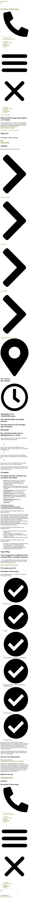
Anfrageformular (7, 778)
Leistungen (5, 41)
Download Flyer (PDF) (14, 130)
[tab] (7, 505)
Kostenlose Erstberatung (9, 9)
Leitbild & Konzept (7, 42)
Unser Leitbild (4, 130)
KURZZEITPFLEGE (6, 128)
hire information (5, 142)
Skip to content (4, 1)
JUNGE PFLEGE (12, 126)
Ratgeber (5, 44)
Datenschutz (9, 896)
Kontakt (5, 46)
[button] (14, 77)
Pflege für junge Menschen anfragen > (10, 565)
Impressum (3, 896)
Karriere (6, 45)
